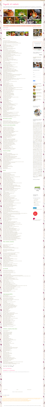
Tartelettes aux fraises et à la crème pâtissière (8, 260)
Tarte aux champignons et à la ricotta (7, 145)
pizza (40, 161)
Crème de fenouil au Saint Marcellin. (7, 153)
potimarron (39, 164)
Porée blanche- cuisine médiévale (7, 102)
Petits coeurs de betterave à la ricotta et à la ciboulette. (9, 54)
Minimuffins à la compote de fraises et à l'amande (8, 314)
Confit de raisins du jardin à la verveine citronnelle (8, 343)
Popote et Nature (11, 4)
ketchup (36, 151)
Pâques (33, 160)
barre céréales (39, 125)
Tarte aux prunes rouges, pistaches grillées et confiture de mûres (10, 263)
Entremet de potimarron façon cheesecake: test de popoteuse (10, 190)
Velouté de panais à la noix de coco (7, 168)
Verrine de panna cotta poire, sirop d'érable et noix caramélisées (10, 232)
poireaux (41, 162)
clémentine (37, 135)
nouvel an (37, 157)
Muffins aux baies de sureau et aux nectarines (8, 319)
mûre (39, 155)
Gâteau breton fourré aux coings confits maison (8, 201)
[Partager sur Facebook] (12, 366)
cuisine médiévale (35, 140)
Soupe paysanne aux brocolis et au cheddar (8, 166)
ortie (38, 158)
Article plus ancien (29, 389)
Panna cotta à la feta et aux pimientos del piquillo (8, 94)
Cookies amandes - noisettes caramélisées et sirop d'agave (9, 306)
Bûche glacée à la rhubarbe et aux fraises (7, 179)
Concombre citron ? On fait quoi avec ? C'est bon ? (39, 86)
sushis (39, 172)
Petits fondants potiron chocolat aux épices (8, 284)
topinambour (37, 174)
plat (33, 162)
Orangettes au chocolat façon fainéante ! (7, 289)
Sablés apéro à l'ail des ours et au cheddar (8, 106)
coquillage (36, 137)
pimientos (36, 161)
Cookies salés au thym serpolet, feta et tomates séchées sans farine (10, 52)
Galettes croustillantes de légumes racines (8, 73)
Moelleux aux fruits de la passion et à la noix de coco (9, 205)
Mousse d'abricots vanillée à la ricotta (7, 355)
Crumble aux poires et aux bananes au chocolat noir (9, 278)
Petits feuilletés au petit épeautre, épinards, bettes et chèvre (9, 134)
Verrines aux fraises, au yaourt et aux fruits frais (8, 223)
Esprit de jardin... (36, 200)
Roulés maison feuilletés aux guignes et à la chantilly (9, 216)
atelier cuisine (38, 124)
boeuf (40, 126)
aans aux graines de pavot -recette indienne (8, 91)
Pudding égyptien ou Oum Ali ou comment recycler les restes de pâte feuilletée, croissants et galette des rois (15, 213)
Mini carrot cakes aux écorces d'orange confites (8, 304)
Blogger (40, 405)
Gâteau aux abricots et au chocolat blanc (7, 249)
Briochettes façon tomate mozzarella (7, 45)
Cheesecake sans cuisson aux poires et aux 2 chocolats (9, 272)
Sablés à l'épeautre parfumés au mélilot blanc (8, 324)
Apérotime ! (8, 25)
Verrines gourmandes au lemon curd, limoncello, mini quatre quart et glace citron (12, 238)
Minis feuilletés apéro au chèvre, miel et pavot (8, 85)
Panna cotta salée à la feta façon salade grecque (8, 93)
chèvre (38, 133)
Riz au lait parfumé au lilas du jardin (7, 215)
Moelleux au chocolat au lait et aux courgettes (8, 206)
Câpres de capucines (5, 49)
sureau (37, 172)
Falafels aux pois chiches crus (6, 67)
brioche (36, 128)
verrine (36, 176)
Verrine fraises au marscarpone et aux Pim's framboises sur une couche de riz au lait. (12, 224)
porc (35, 164)
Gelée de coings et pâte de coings (7, 349)
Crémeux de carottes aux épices (6, 63)
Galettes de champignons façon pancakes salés (8, 75)
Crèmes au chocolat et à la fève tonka (7, 277)
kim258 (35, 405)
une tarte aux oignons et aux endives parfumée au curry (9, 144)
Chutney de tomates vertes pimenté (7, 56)
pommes (37, 163)
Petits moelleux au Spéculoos (6, 311)
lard (41, 151)
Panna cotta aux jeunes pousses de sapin (7, 210)
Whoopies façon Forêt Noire (6, 291)
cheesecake (35, 133)
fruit (37, 146)
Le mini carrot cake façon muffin (6, 303)
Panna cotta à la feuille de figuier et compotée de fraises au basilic (10, 211)
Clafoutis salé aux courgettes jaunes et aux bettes (8, 128)
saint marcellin (39, 168)
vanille (36, 175)
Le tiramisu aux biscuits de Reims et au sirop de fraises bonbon (10, 221)
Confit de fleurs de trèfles (6, 335)
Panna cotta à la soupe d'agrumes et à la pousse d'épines (9, 208)
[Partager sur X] (11, 366)
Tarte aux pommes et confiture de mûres (7, 264)
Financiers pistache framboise (6, 308)
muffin (36, 155)
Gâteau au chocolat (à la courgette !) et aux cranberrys (9, 283)
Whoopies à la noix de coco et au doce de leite (8, 326)
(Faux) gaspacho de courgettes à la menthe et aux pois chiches (10, 156)
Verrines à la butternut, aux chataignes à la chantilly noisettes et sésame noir (11, 115)
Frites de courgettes (5, 72)
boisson (34, 127)
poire (38, 162)
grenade (41, 149)
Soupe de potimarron (5, 167)
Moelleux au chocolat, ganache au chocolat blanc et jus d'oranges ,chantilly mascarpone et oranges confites (15, 285)
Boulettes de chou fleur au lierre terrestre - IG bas (8, 46)
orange (33, 158)
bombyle (36, 127)
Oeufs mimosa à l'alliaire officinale (7, 92)
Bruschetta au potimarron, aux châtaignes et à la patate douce (10, 121)
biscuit (37, 126)
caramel (34, 131)
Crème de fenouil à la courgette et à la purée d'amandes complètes (10, 154)
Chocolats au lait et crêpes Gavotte (7, 274)
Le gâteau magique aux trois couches (7, 199)
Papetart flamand (5, 251)
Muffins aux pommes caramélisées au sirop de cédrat (9, 320)
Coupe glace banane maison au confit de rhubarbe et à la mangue (10, 347)
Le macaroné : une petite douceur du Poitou (8, 204)
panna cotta (37, 159)
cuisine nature (40, 140)
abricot (34, 122)
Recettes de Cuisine (37, 220)
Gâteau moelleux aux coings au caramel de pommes (9, 197)
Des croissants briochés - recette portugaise (8, 183)
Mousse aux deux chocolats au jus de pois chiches (8, 287)
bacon (34, 125)
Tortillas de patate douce (5, 114)
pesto (33, 161)
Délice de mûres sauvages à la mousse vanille (8, 189)
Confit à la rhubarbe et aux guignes (7, 342)
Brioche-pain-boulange (29, 25)
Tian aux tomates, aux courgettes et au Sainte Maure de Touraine (10, 113)
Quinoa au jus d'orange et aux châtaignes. (7, 107)
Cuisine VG (40, 209)
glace (40, 148)
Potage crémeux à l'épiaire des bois (7, 160)
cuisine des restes (38, 139)
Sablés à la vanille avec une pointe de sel (7, 322)
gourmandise (34, 149)
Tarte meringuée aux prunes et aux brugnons (8, 258)
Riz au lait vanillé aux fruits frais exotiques (7, 359)
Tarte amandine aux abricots (6, 261)
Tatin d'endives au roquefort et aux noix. (7, 137)
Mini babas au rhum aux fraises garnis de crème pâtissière (9, 172)
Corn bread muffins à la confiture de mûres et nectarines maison (10, 305)
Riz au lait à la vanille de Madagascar (7, 214)
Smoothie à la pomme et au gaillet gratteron (8, 362)
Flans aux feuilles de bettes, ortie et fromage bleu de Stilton (9, 69)
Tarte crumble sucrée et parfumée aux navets (8, 266)
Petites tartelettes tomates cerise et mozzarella (8, 142)
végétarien (40, 175)
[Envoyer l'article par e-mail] (13, 365)
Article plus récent (5, 389)
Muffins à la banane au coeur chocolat (7, 315)
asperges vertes (34, 124)
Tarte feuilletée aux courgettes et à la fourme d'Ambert (9, 139)
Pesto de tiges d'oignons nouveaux (7, 100)
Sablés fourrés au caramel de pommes (7, 219)
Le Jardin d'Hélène (36, 199)
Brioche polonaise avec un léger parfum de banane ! (9, 174)
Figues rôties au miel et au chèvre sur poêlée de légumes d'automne (10, 131)
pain (40, 158)
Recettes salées (18, 25)
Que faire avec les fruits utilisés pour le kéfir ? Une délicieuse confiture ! (39, 90)
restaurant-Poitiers (39, 166)
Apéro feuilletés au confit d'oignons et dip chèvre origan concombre (10, 42)
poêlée (36, 162)
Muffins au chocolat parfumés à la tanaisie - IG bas (8, 288)
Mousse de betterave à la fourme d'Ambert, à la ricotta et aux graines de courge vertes (12, 87)
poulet (41, 164)
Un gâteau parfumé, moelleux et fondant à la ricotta (38, 100)
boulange (40, 127)
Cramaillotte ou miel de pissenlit (6, 345)
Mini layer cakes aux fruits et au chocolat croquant (8, 250)
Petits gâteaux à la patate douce (6, 196)
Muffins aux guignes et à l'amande (7, 317)
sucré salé (34, 172)
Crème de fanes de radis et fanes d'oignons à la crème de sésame (10, 62)
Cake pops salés (5, 47)
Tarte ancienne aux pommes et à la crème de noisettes (9, 253)
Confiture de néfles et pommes (6, 336)
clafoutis (34, 135)
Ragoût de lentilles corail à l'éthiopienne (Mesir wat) (8, 104)
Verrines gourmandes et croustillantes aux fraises (8, 227)
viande (39, 176)
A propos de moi (39, 25)
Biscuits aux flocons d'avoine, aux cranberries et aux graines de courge (11, 299)
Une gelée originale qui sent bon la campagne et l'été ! (38, 96)
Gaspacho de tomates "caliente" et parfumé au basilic (9, 157)
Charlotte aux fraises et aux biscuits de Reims (8, 244)
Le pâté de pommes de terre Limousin (7, 133)
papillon (40, 159)
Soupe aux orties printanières (6, 164)
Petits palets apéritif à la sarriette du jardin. (7, 96)
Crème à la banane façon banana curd (7, 346)
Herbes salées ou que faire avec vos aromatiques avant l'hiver (10, 81)
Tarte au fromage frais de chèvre (6, 147)
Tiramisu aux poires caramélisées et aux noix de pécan (9, 222)
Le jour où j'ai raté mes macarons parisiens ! (8, 203)
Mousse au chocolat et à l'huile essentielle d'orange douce (9, 286)
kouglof (39, 151)
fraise (36, 145)
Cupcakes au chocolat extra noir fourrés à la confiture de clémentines (10, 279)
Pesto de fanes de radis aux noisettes (7, 97)
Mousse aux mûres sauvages (6, 356)
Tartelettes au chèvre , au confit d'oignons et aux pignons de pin (10, 141)
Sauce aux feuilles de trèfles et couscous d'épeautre (9, 108)
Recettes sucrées (23, 25)
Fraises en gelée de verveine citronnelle (7, 348)
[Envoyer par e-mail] (10, 366)
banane (36, 125)
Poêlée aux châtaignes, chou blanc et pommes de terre (9, 135)
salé (39, 169)
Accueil (4, 25)
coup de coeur (39, 137)
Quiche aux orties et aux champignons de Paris (8, 132)
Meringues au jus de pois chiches (6, 310)
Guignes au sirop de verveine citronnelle (7, 353)
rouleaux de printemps (35, 168)
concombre (37, 136)
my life (41, 155)
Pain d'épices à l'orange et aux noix (7, 290)
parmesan (36, 160)
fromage (34, 146)
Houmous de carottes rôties (6, 82)
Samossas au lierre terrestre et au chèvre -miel (8, 109)
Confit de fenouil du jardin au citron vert (7, 334)
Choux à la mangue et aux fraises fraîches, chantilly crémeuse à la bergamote (11, 188)
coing (33, 136)
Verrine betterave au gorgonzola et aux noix (8, 116)
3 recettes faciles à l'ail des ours (6, 40)
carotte (37, 131)
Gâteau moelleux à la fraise (6, 195)
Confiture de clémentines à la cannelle (7, 333)
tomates (34, 174)
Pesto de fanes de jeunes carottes (7, 98)
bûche (37, 129)
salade (36, 169)
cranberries (38, 138)
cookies (33, 137)
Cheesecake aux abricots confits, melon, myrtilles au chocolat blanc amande (11, 185)
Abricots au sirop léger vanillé (6, 330)
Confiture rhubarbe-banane (6, 337)
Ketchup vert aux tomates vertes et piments (8, 83)
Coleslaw (4, 61)
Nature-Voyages (34, 25)
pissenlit (39, 161)
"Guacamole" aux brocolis (6, 80)
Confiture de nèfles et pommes (6, 344)
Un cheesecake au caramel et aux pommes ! (8, 184)
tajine (41, 172)
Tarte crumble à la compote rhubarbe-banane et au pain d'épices (10, 265)
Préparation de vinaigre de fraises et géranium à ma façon (9, 105)
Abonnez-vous (37, 47)
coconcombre (40, 135)
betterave (34, 126)
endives (40, 142)
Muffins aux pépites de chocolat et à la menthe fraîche (9, 316)
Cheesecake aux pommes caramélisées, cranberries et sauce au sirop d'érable (12, 186)
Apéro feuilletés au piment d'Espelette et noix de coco (9, 41)
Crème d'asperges (5, 152)
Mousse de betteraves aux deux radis (7, 86)
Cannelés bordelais (5, 302)
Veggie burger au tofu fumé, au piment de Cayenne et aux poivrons (10, 123)
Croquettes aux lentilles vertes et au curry (7, 65)
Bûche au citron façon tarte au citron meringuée (8, 177)
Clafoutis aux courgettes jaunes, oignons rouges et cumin (9, 59)
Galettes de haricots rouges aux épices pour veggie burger (9, 76)
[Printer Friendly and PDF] (6, 366)
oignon (40, 157)
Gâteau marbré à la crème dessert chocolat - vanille (9, 200)
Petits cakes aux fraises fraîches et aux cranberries (8, 181)
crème (40, 138)
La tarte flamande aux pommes (6, 257)
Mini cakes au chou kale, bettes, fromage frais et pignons (9, 48)
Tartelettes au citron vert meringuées (7, 255)
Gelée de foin (4, 351)
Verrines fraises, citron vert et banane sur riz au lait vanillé (9, 229)
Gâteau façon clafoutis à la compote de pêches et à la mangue (10, 198)
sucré (39, 171)
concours (40, 136)
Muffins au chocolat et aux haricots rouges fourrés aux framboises (10, 318)
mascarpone (40, 153)
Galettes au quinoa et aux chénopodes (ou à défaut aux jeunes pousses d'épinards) (12, 74)
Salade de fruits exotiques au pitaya (7, 360)
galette (40, 146)
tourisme (40, 174)
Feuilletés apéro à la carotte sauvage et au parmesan (9, 71)
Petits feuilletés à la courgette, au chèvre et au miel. (8, 129)
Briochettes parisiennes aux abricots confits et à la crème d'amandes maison (11, 176)
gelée (37, 148)
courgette (34, 138)
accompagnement (39, 122)
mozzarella (34, 155)
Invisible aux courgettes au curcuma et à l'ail (8, 84)
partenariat (39, 160)
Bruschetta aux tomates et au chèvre (7, 120)
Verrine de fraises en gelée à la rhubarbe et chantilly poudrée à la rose (11, 226)
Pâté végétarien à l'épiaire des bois (7, 95)
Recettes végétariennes (12, 25)
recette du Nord (35, 166)
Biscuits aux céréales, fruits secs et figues (7, 300)
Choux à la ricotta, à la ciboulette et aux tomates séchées (9, 51)
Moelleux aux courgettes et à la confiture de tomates (9, 312)
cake (36, 130)
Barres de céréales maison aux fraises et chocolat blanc (9, 296)
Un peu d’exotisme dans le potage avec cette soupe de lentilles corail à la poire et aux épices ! (13, 161)
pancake (34, 159)
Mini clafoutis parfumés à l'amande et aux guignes (8, 247)
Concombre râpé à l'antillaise (6, 60)
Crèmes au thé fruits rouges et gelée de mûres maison (9, 182)
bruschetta (34, 129)
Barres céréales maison (5, 295)
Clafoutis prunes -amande (6, 246)
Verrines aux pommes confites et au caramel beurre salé (9, 239)
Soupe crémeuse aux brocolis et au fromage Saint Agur (9, 162)
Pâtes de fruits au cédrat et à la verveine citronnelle (9, 357)
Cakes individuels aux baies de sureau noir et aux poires (9, 301)
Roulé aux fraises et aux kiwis (6, 217)
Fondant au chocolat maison (6, 281)
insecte (35, 150)
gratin (38, 149)
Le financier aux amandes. (6, 192)
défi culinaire (36, 141)
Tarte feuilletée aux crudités (6, 146)
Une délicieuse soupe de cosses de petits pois (8, 159)
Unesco (33, 175)
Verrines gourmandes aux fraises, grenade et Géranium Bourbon (10, 237)
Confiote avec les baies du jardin (6, 340)
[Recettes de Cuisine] (35, 215)
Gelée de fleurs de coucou (6, 354)
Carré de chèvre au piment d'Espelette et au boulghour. (9, 50)
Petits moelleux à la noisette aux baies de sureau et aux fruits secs (10, 313)
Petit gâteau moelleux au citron (6, 194)
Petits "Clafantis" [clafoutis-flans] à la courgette (8, 58)
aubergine (41, 124)
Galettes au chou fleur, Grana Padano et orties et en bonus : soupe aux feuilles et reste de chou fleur (14, 78)
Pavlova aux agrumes (5, 212)
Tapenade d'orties (5, 111)
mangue (37, 153)
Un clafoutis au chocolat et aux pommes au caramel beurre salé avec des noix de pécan (13, 275)
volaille (41, 176)
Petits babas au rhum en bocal (6, 173)
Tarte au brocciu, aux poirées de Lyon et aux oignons (9, 143)
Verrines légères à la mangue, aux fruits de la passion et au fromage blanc (11, 236)
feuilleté (38, 144)
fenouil (33, 144)
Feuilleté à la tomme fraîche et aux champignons (8, 130)
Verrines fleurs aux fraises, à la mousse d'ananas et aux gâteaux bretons (11, 230)
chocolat (41, 133)
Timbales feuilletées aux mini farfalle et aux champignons (9, 148)
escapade (34, 143)
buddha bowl (40, 129)
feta (35, 144)
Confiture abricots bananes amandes (7, 338)
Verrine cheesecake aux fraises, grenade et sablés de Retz (9, 235)
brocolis (40, 128)
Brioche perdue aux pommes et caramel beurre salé (9, 175)
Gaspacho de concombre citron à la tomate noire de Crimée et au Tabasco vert (12, 158)
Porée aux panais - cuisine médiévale (7, 103)
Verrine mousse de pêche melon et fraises (7, 225)
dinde (35, 142)
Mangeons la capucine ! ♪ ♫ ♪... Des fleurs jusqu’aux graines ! (39, 93)
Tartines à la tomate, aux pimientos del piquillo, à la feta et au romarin (10, 122)
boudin (38, 127)
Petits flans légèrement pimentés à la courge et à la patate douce (10, 70)
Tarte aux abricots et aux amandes (7, 259)
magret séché (34, 153)
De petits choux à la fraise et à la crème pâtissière (8, 187)
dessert (41, 141)
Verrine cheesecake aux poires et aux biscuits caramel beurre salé (10, 234)
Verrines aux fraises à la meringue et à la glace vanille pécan (9, 228)
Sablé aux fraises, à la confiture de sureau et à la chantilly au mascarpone (11, 252)
